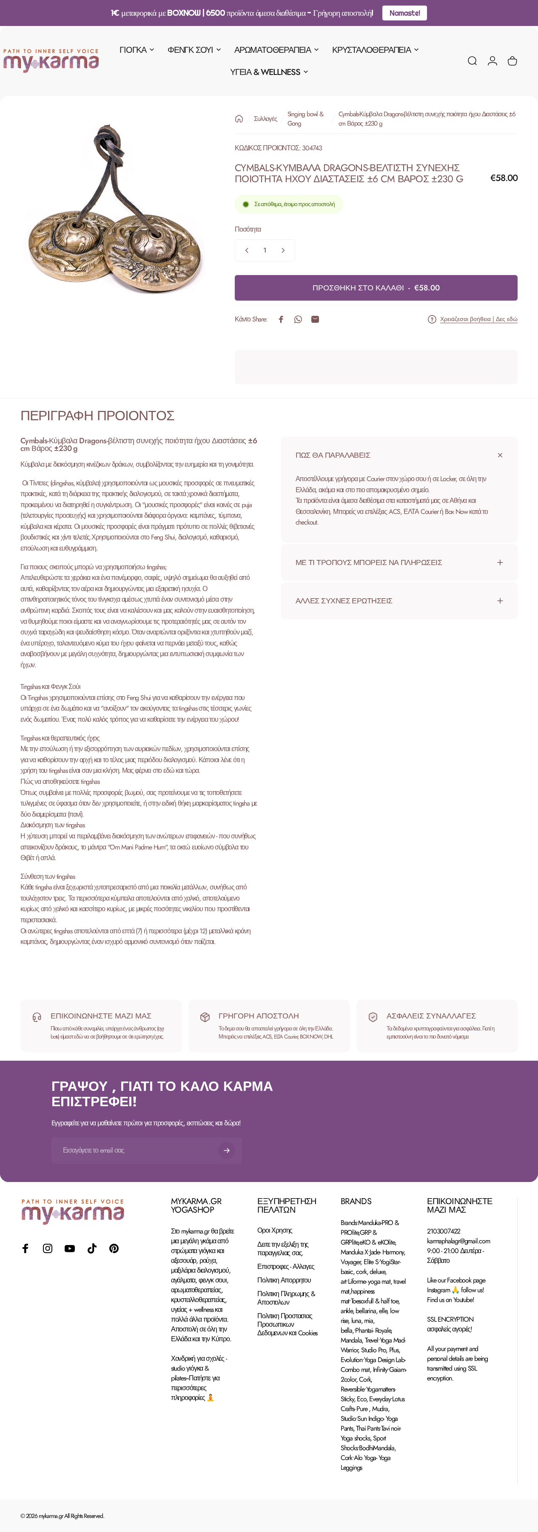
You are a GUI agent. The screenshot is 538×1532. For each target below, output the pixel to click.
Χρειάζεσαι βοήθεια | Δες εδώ (479, 319)
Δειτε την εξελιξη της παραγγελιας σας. (282, 1248)
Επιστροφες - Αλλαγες (285, 1266)
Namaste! (404, 13)
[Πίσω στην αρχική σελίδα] (239, 119)
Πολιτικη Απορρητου (283, 1280)
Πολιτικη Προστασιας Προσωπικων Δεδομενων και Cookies (287, 1324)
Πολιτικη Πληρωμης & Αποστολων (286, 1297)
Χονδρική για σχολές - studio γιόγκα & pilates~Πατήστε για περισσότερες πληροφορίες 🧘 (199, 1378)
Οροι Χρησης (274, 1230)
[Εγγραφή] (226, 1150)
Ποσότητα (247, 229)
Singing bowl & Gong (305, 118)
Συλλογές (265, 118)
